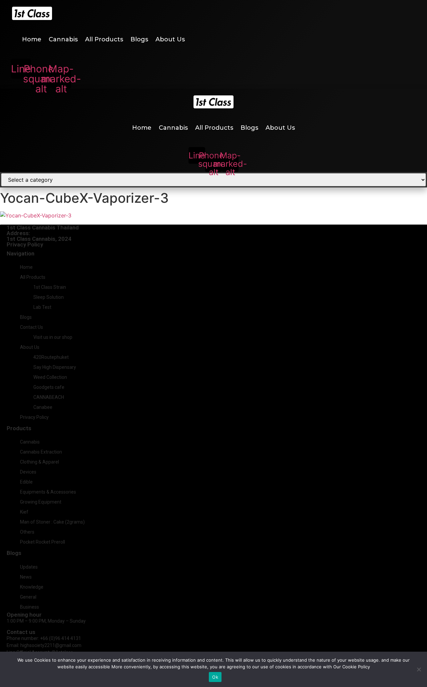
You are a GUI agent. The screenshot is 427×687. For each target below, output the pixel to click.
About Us (170, 39)
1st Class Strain (49, 287)
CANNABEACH (48, 397)
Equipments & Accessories (48, 492)
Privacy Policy (25, 244)
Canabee (42, 407)
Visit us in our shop (52, 337)
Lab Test (42, 307)
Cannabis (63, 39)
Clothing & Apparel (39, 462)
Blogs (139, 39)
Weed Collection (50, 377)
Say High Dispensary (54, 367)
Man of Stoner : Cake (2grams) (52, 522)
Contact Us (31, 327)
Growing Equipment (40, 502)
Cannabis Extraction (41, 452)
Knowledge (31, 587)
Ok (215, 677)
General (28, 597)
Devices (28, 472)
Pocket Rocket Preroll (42, 542)
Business (29, 607)
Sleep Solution (48, 297)
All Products (104, 39)
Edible (26, 482)
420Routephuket (51, 357)
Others (27, 532)
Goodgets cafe (48, 387)
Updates (29, 567)
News (26, 577)
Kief (24, 512)
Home (31, 39)
